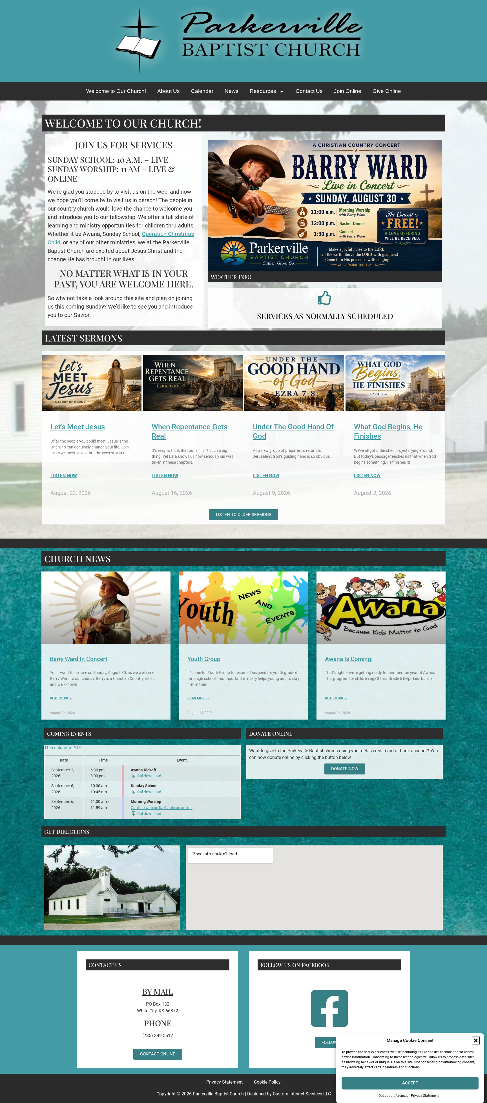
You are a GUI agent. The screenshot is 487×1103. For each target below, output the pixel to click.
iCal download (148, 776)
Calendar (202, 91)
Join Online (347, 91)
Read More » (61, 698)
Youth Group (203, 659)
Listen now (63, 475)
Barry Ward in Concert (78, 659)
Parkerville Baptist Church (218, 1094)
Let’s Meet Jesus (77, 427)
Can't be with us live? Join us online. (161, 807)
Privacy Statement (425, 1096)
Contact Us (309, 91)
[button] (476, 1040)
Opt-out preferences (393, 1096)
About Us (168, 91)
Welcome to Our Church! (116, 91)
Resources (263, 91)
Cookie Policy (267, 1082)
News (231, 91)
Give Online (387, 91)
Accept (410, 1083)
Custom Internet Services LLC (302, 1094)
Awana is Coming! (349, 659)
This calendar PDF (62, 748)
